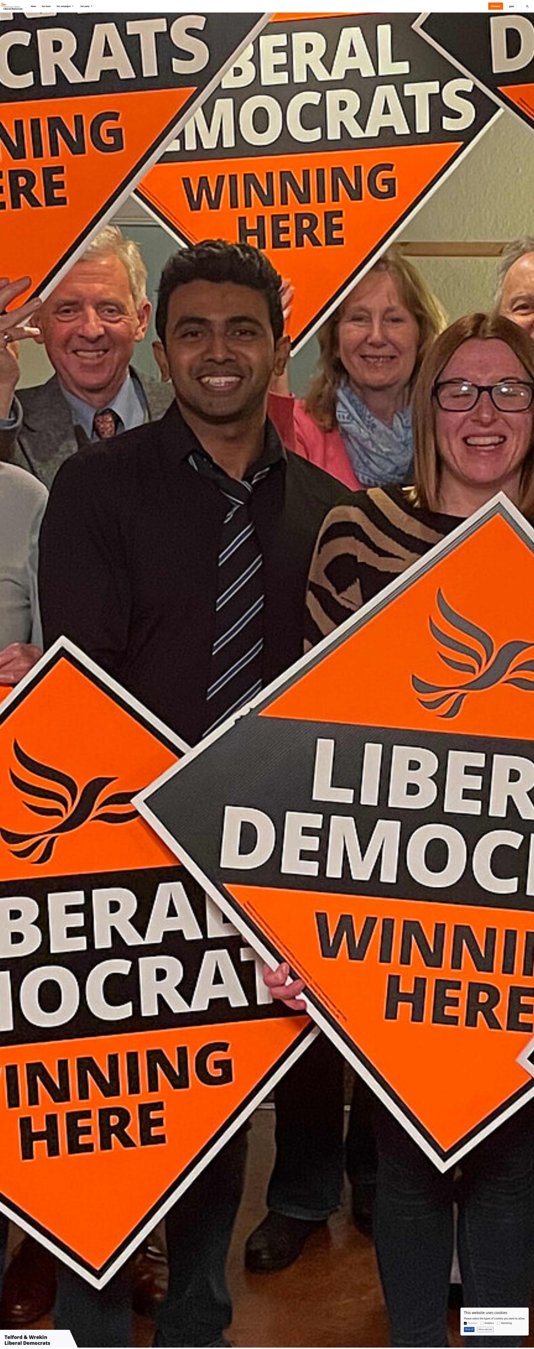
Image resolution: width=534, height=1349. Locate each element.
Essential (472, 1323)
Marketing (506, 1323)
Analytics (489, 1323)
